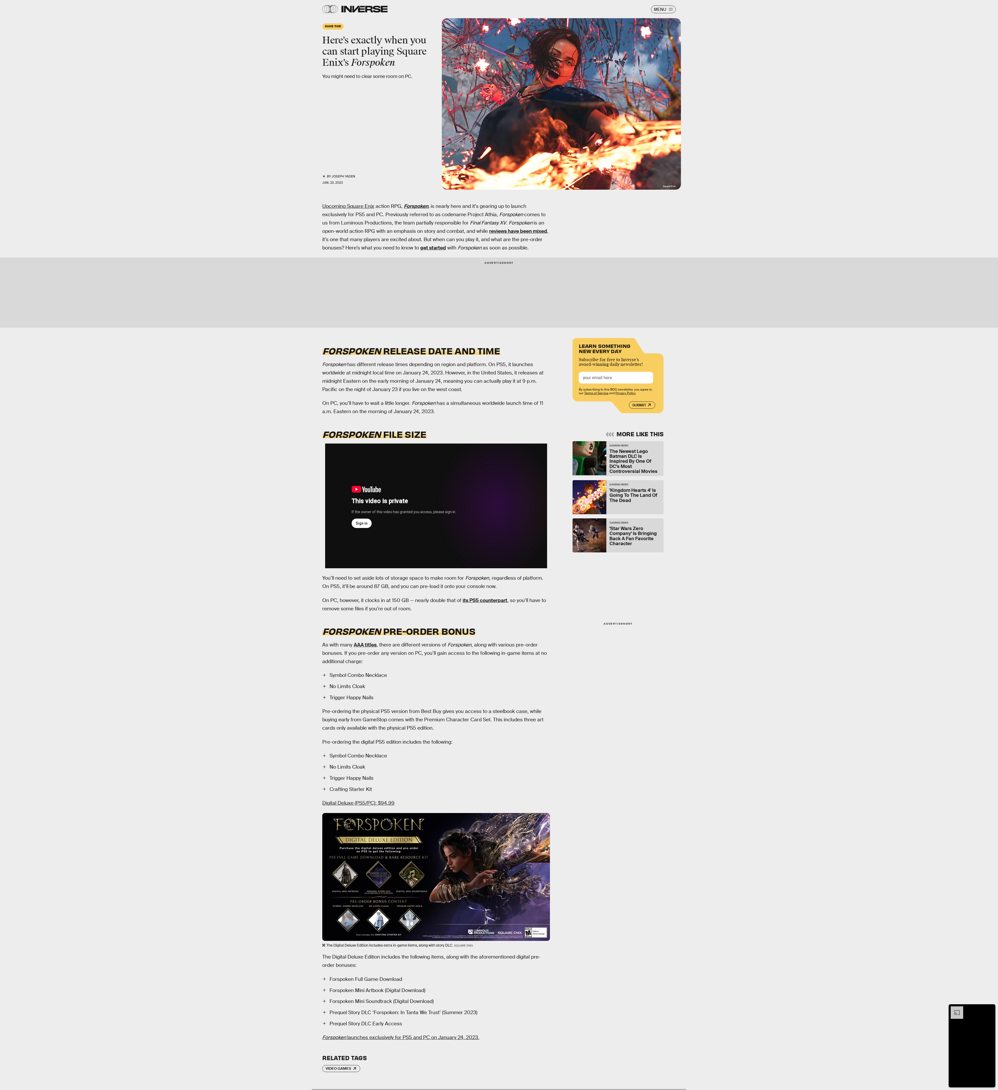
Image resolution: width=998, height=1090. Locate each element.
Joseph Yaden (343, 176)
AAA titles (365, 645)
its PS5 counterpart (485, 600)
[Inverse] (364, 9)
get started (433, 248)
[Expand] (954, 1009)
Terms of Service (596, 393)
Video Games (338, 1068)
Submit (639, 405)
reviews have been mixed (518, 231)
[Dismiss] (990, 1009)
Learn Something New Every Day (605, 348)
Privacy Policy (625, 393)
